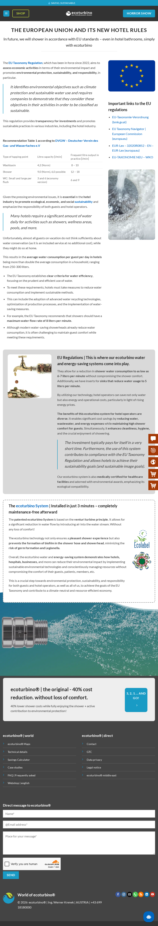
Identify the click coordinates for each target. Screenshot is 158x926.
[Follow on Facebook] (118, 894)
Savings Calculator (19, 759)
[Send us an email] (129, 894)
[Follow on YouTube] (152, 894)
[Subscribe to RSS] (141, 894)
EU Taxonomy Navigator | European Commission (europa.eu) (129, 133)
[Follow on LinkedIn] (146, 894)
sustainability (83, 201)
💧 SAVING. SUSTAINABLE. (62, 2)
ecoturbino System (32, 505)
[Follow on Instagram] (123, 894)
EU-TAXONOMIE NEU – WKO (132, 157)
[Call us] (135, 894)
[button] (6, 13)
